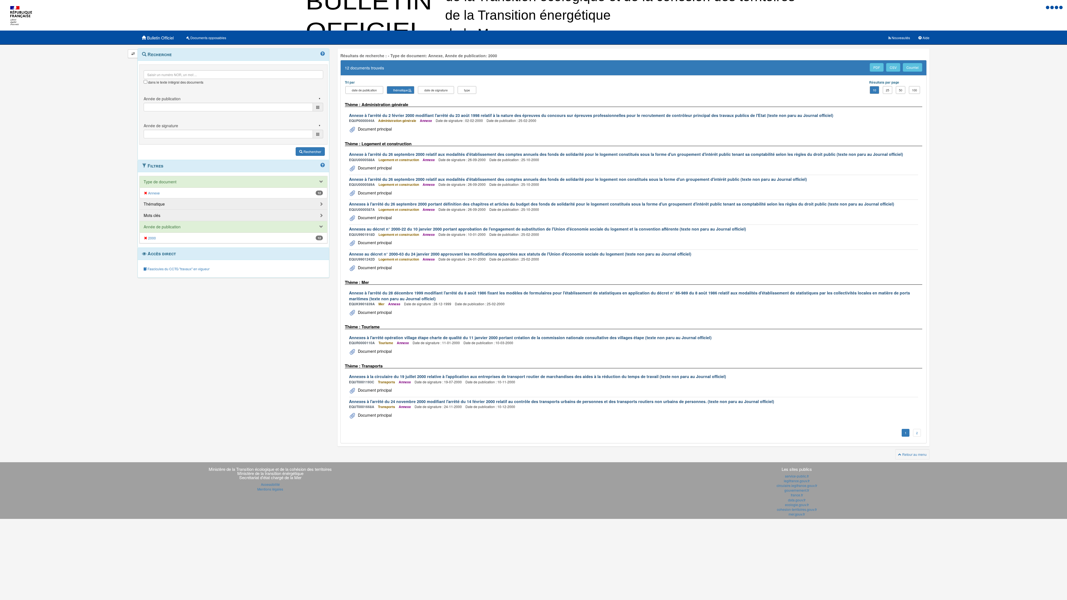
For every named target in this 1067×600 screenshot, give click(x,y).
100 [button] (914, 90)
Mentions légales (270, 489)
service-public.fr (797, 476)
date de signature (436, 90)
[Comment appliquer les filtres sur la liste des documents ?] (322, 165)
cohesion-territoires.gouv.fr (797, 509)
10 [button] (874, 90)
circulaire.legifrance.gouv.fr (797, 485)
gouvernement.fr (796, 490)
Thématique (154, 204)
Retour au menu (914, 454)
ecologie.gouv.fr (797, 504)
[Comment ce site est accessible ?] (1048, 7)
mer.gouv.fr (797, 514)
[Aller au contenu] (1052, 7)
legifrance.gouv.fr (797, 480)
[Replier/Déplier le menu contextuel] (133, 53)
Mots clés (152, 215)
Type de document (160, 181)
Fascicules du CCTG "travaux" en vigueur (178, 268)
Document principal (374, 129)
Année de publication (162, 226)
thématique (400, 90)
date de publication (364, 90)
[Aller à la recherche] (1057, 7)
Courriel (912, 67)
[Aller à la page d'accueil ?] (1061, 7)
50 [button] (900, 90)
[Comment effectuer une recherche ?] (322, 54)
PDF (876, 67)
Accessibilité (270, 484)
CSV (893, 67)
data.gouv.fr (797, 500)
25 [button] (887, 90)
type (467, 90)
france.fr (797, 494)
